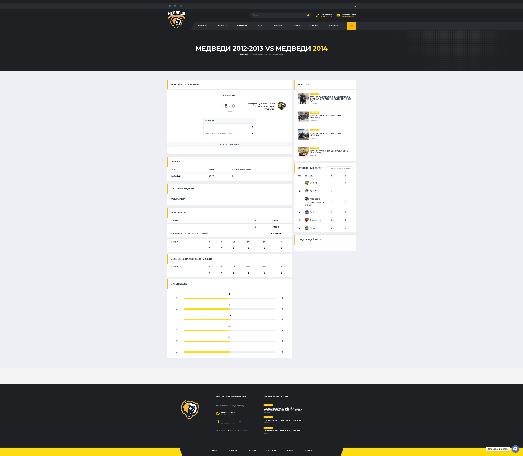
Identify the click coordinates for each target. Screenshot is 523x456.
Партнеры (314, 26)
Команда (309, 176)
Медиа (289, 451)
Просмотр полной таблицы (340, 168)
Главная (202, 26)
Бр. (248, 242)
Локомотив (316, 220)
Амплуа (174, 242)
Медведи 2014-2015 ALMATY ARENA (189, 233)
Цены (261, 26)
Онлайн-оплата (341, 6)
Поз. (300, 176)
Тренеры (221, 26)
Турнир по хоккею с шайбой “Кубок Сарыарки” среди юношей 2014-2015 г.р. (330, 99)
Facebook (222, 430)
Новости (277, 26)
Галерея (295, 26)
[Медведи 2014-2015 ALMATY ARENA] (282, 106)
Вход (354, 6)
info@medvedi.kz (348, 16)
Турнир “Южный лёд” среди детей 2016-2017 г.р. (329, 152)
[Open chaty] (515, 449)
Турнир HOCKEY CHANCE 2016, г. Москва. (326, 134)
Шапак (313, 228)
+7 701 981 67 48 (326, 16)
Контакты (334, 26)
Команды (242, 26)
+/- (281, 242)
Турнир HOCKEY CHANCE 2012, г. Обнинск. (326, 117)
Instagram (244, 430)
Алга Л (313, 191)
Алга (312, 212)
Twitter (233, 430)
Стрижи (314, 183)
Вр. (264, 242)
